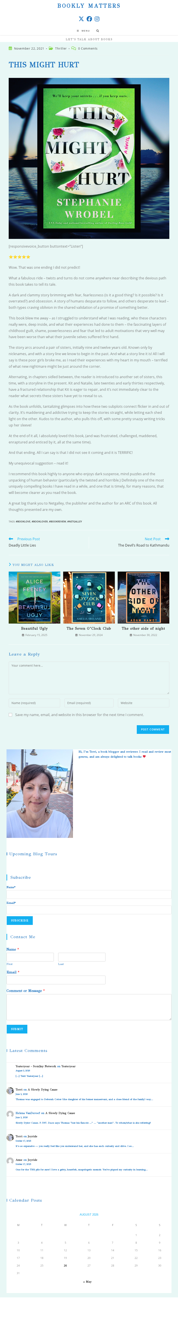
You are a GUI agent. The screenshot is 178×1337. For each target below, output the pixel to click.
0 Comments (88, 48)
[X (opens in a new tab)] (81, 19)
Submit (17, 1029)
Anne (19, 1160)
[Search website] (98, 31)
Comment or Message (26, 991)
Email (13, 972)
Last (61, 964)
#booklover (40, 521)
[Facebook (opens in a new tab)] (89, 19)
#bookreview (57, 521)
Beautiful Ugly (34, 628)
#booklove (23, 521)
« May (87, 1281)
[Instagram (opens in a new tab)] (97, 19)
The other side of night (143, 628)
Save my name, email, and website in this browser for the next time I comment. (79, 714)
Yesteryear (68, 1066)
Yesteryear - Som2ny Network (36, 1066)
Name (13, 949)
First (10, 964)
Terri (19, 1089)
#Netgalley (74, 521)
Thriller (61, 48)
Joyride (32, 1136)
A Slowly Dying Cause (43, 1089)
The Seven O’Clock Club (89, 628)
